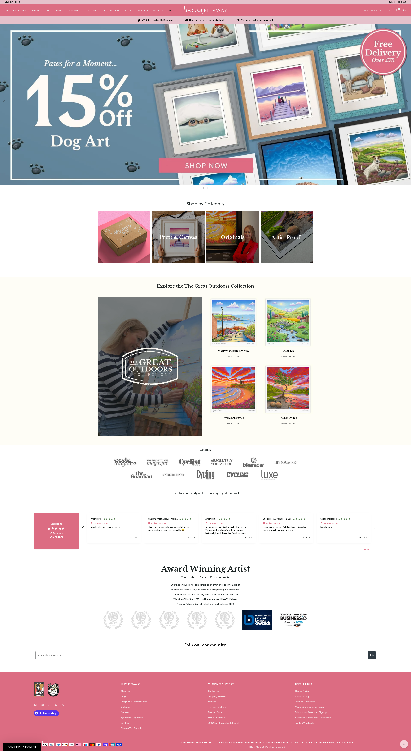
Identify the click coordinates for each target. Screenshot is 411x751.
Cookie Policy (302, 691)
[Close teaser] (41, 742)
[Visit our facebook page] (35, 704)
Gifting (128, 10)
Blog (123, 696)
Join (371, 655)
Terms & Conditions (305, 701)
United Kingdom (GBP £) (373, 10)
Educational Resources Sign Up (311, 712)
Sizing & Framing (216, 717)
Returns (212, 701)
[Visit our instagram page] (42, 704)
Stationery (75, 10)
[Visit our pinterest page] (55, 704)
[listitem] (155, 20)
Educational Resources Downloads (313, 717)
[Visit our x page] (62, 704)
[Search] (404, 10)
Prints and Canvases (15, 10)
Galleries (158, 10)
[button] (204, 188)
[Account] (390, 10)
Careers (125, 712)
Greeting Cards (111, 10)
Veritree (125, 722)
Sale (171, 10)
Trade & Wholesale (304, 722)
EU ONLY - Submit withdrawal (223, 722)
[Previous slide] (4, 102)
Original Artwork (41, 10)
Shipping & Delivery (218, 696)
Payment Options (217, 706)
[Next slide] (407, 102)
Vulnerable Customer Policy (309, 706)
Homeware (92, 10)
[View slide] (205, 104)
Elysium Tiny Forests (131, 728)
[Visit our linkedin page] (48, 704)
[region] (229, 528)
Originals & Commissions (134, 701)
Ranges (60, 10)
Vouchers (143, 10)
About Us (125, 691)
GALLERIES (15, 2)
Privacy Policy (302, 696)
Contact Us (213, 691)
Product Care (215, 712)
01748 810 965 (399, 2)
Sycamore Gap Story (132, 717)
